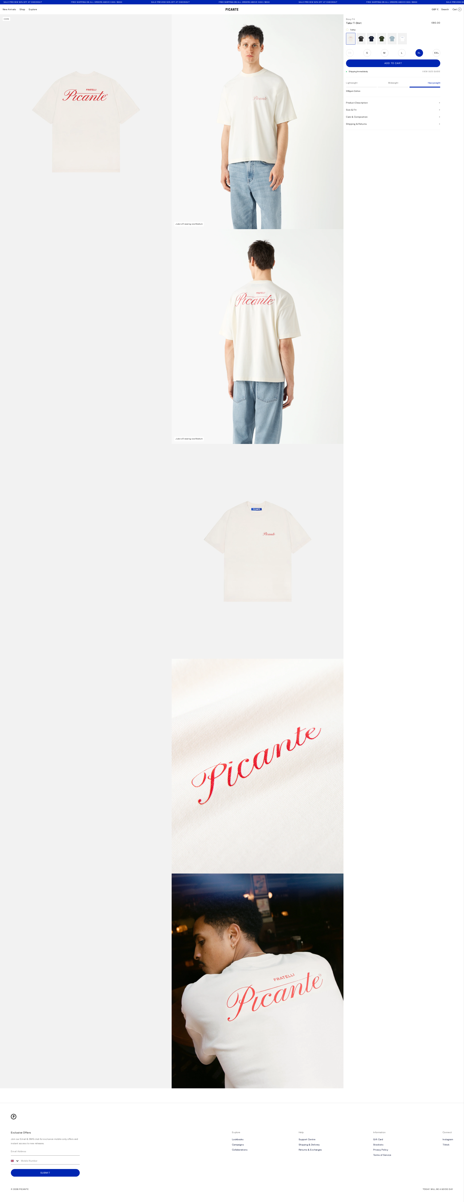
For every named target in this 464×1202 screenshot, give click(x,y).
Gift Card (378, 1139)
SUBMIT (45, 1172)
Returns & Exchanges (310, 1149)
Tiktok (446, 1144)
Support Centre (307, 1139)
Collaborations (239, 1149)
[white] (402, 38)
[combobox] (15, 1160)
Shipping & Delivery (309, 1144)
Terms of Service (382, 1155)
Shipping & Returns (356, 124)
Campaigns (238, 1144)
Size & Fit (351, 109)
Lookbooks (237, 1139)
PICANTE (24, 1189)
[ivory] (350, 38)
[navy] (371, 38)
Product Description (357, 102)
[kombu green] (381, 38)
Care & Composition (357, 116)
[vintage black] (361, 38)
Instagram (448, 1139)
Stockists (378, 1144)
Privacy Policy (380, 1149)
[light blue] (392, 38)
